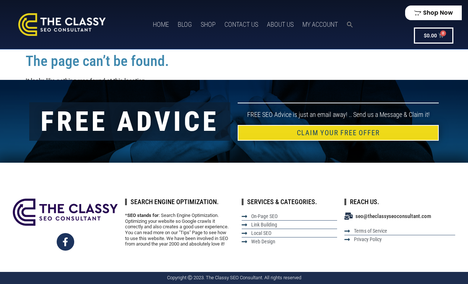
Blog (185, 24)
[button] (350, 24)
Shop (208, 24)
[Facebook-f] (65, 242)
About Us (280, 24)
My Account (320, 24)
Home (161, 24)
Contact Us (241, 24)
